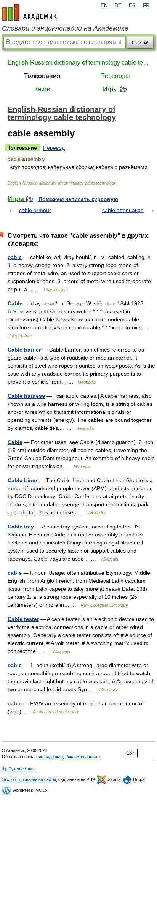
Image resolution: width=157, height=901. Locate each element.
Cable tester (23, 619)
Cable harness (26, 396)
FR (146, 5)
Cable (15, 303)
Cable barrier (24, 350)
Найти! (140, 42)
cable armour (35, 210)
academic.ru (29, 12)
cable (15, 257)
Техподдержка (49, 756)
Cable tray (21, 526)
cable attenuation (123, 210)
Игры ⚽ (115, 89)
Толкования (42, 76)
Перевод (54, 148)
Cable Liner (22, 480)
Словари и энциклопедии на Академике (65, 28)
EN (104, 5)
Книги (42, 89)
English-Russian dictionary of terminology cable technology (78, 62)
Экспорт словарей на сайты (29, 779)
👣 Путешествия (18, 768)
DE (118, 5)
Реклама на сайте (82, 756)
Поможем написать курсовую (78, 199)
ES (132, 5)
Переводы (115, 76)
